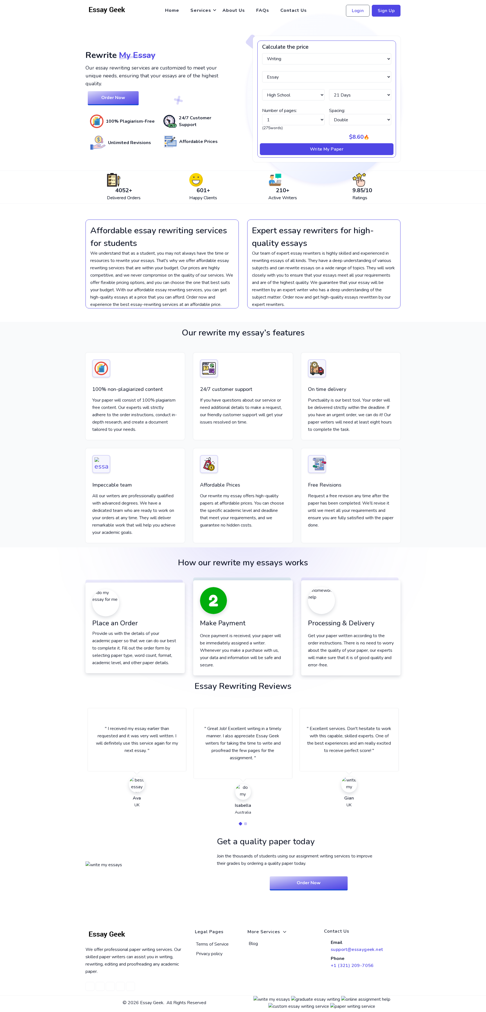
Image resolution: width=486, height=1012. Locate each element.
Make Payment (223, 623)
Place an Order (115, 623)
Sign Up (386, 11)
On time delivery (327, 389)
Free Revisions (324, 485)
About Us (233, 10)
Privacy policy (209, 954)
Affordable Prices (220, 485)
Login (358, 11)
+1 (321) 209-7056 (352, 965)
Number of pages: (279, 111)
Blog (253, 944)
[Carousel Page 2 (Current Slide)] (246, 824)
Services (200, 10)
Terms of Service (212, 944)
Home (172, 10)
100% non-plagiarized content (127, 389)
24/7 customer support (226, 389)
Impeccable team (112, 485)
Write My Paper (327, 149)
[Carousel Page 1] (240, 823)
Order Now (113, 98)
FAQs (262, 10)
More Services (264, 932)
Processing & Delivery (341, 623)
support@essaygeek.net (357, 949)
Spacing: (337, 111)
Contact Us (293, 10)
